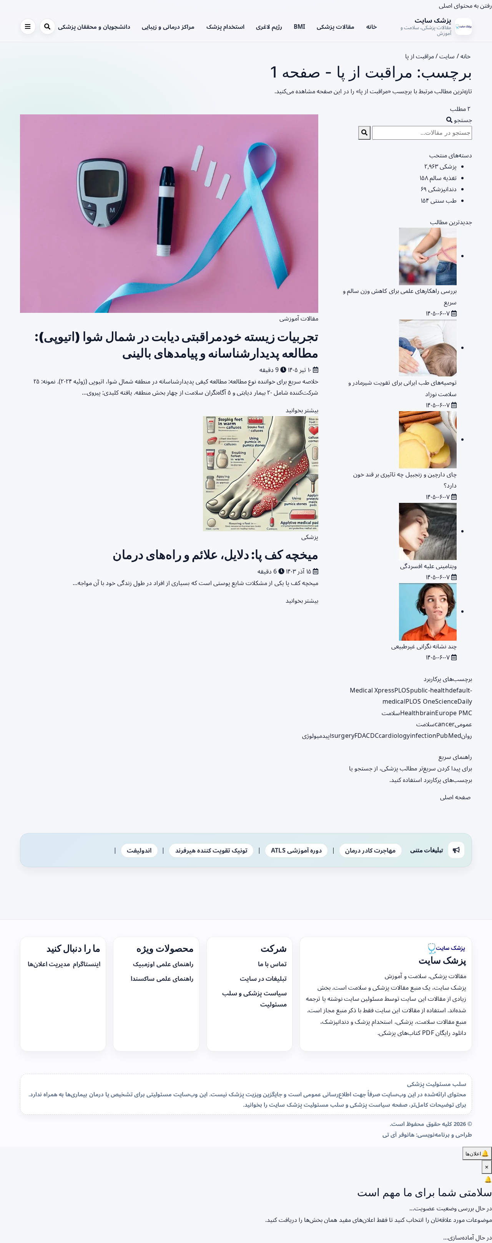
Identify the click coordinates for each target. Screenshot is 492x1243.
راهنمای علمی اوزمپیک (163, 964)
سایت (447, 56)
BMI (299, 26)
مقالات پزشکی (335, 26)
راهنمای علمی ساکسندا (162, 978)
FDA (360, 735)
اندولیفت (139, 850)
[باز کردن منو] (28, 26)
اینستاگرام (85, 964)
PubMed (448, 735)
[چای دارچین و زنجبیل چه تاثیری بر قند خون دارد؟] (428, 439)
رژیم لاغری (269, 26)
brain (427, 713)
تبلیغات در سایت (263, 978)
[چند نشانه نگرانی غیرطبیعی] (428, 611)
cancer (445, 724)
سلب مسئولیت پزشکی (436, 1084)
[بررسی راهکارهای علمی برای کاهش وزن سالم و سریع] (428, 255)
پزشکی (309, 536)
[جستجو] (47, 26)
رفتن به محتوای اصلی (465, 5)
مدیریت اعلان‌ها (49, 964)
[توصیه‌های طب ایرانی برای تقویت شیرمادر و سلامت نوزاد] (428, 347)
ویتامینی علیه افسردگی (428, 566)
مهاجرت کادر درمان (370, 850)
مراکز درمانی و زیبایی (168, 26)
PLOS (402, 690)
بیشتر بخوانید (301, 410)
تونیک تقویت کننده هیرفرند (211, 850)
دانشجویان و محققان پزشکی (94, 26)
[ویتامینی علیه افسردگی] (428, 531)
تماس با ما (272, 964)
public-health (429, 690)
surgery (342, 735)
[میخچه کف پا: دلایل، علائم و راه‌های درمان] (260, 473)
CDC (372, 735)
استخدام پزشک (225, 26)
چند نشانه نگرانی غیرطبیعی (424, 646)
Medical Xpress (372, 690)
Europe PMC (453, 713)
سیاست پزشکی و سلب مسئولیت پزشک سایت (329, 1104)
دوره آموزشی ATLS (296, 850)
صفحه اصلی (456, 797)
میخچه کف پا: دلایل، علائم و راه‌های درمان (215, 554)
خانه (371, 26)
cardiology (394, 735)
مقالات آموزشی (298, 318)
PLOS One (420, 701)
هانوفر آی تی (398, 1134)
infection (423, 735)
